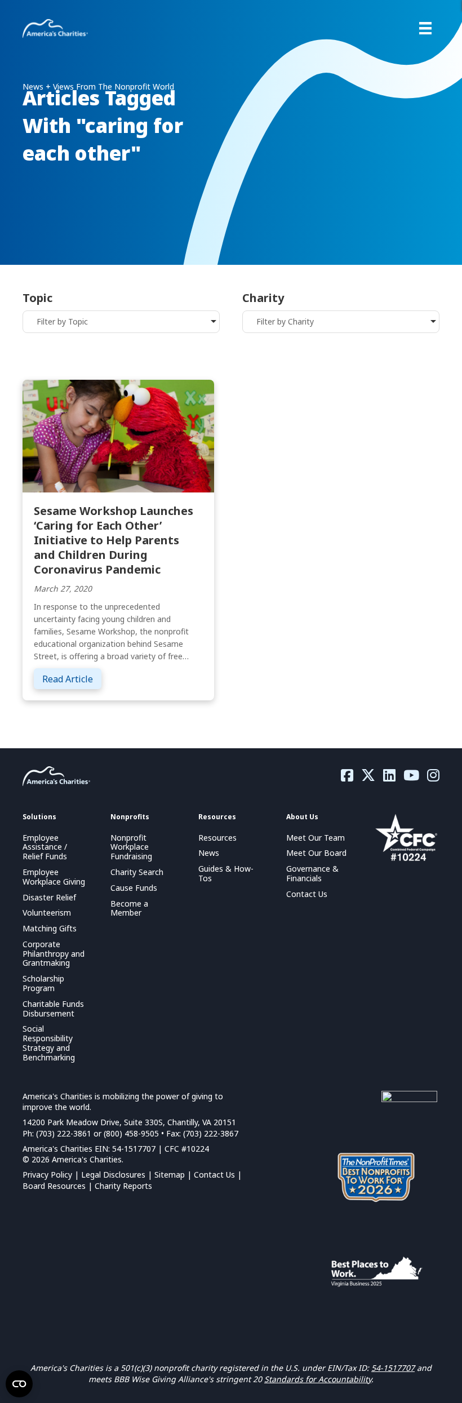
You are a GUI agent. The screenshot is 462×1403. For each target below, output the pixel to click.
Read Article (71, 678)
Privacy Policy (47, 1174)
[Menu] (425, 28)
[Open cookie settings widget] (19, 1383)
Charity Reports (123, 1185)
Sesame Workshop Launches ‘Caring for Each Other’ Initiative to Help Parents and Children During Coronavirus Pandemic (113, 540)
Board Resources (54, 1185)
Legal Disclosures (113, 1174)
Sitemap (169, 1174)
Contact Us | (218, 1174)
